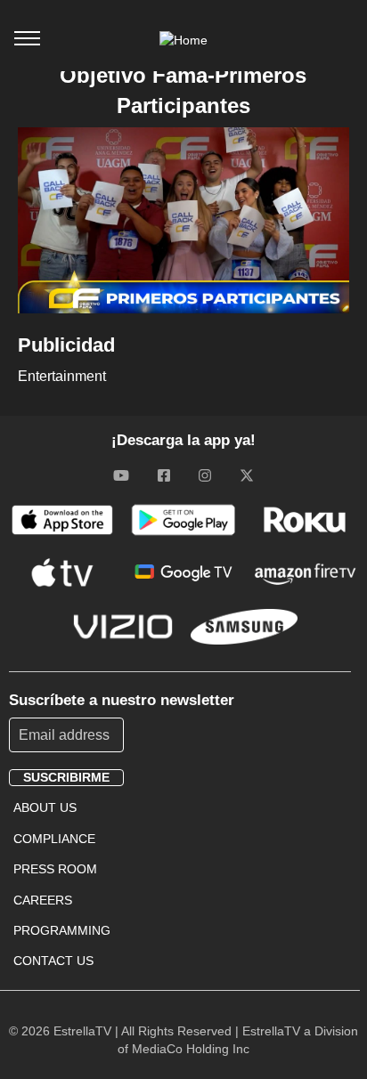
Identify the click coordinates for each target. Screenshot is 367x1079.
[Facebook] (163, 475)
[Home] (183, 40)
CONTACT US (53, 960)
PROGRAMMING (61, 930)
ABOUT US (45, 807)
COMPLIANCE (54, 839)
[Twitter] (246, 475)
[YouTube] (121, 475)
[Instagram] (204, 475)
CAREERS (42, 900)
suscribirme (66, 777)
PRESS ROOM (55, 869)
